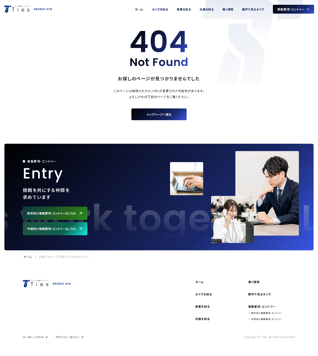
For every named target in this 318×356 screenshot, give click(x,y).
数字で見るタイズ (259, 294)
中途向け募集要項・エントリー (266, 319)
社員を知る (202, 319)
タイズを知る (203, 294)
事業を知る (202, 306)
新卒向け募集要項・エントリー (266, 312)
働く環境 (253, 282)
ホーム (28, 257)
